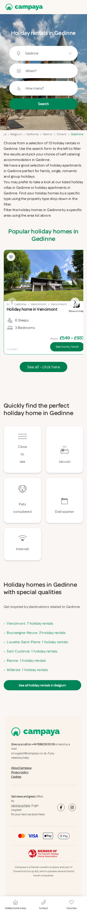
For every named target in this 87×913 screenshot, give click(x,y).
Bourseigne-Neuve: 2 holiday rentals (36, 632)
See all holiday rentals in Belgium (42, 685)
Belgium (16, 134)
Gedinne (77, 134)
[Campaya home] (23, 7)
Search (43, 104)
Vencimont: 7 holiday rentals (30, 623)
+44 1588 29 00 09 (43, 744)
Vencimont (39, 304)
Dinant (62, 134)
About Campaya (21, 768)
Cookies (16, 777)
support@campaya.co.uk (30, 753)
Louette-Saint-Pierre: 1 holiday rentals (37, 642)
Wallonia (32, 134)
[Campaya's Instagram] (72, 807)
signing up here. (21, 805)
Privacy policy (20, 772)
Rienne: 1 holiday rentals (26, 660)
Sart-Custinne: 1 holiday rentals (32, 651)
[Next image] (75, 302)
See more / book (67, 347)
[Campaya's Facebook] (61, 807)
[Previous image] (12, 302)
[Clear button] (70, 53)
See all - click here (43, 367)
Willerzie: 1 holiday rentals (27, 670)
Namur (48, 134)
